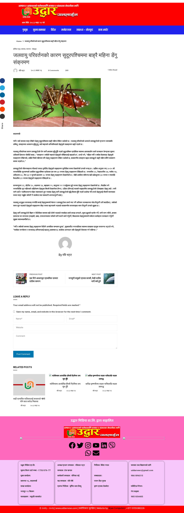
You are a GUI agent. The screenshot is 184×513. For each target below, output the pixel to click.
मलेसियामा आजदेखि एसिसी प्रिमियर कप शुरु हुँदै (65, 385)
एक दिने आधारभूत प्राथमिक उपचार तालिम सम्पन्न (43, 278)
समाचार (23, 49)
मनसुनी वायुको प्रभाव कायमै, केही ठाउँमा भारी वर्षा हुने (85, 278)
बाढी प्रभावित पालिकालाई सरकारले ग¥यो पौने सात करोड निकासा (29, 400)
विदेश (53, 30)
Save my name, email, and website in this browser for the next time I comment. (53, 312)
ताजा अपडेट (103, 30)
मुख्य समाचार (39, 30)
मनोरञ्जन (66, 30)
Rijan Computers (117, 508)
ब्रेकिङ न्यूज (16, 49)
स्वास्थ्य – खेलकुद (85, 30)
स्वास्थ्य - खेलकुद (31, 49)
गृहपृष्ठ (25, 30)
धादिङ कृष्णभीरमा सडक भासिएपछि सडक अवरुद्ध (101, 385)
